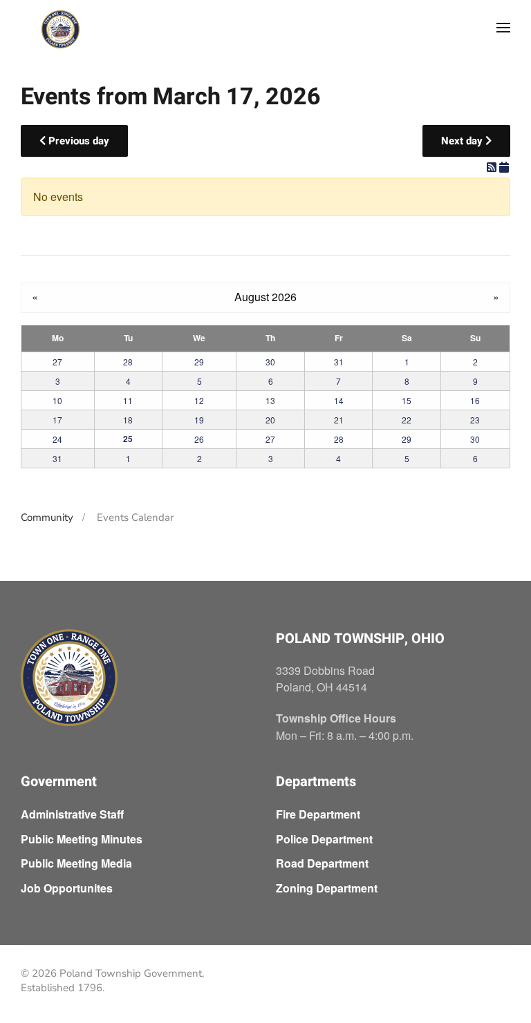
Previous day (77, 141)
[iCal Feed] (504, 167)
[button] (503, 27)
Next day (463, 141)
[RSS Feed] (493, 167)
